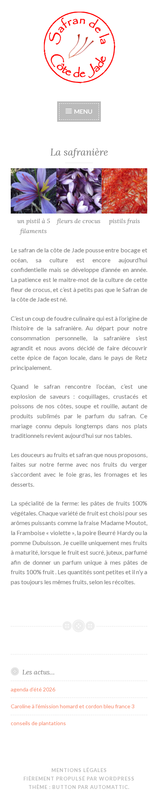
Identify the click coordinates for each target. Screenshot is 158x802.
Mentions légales (79, 770)
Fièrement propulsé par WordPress (79, 778)
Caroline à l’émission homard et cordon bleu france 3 (73, 706)
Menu (83, 111)
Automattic (109, 787)
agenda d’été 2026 (33, 689)
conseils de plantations (38, 723)
